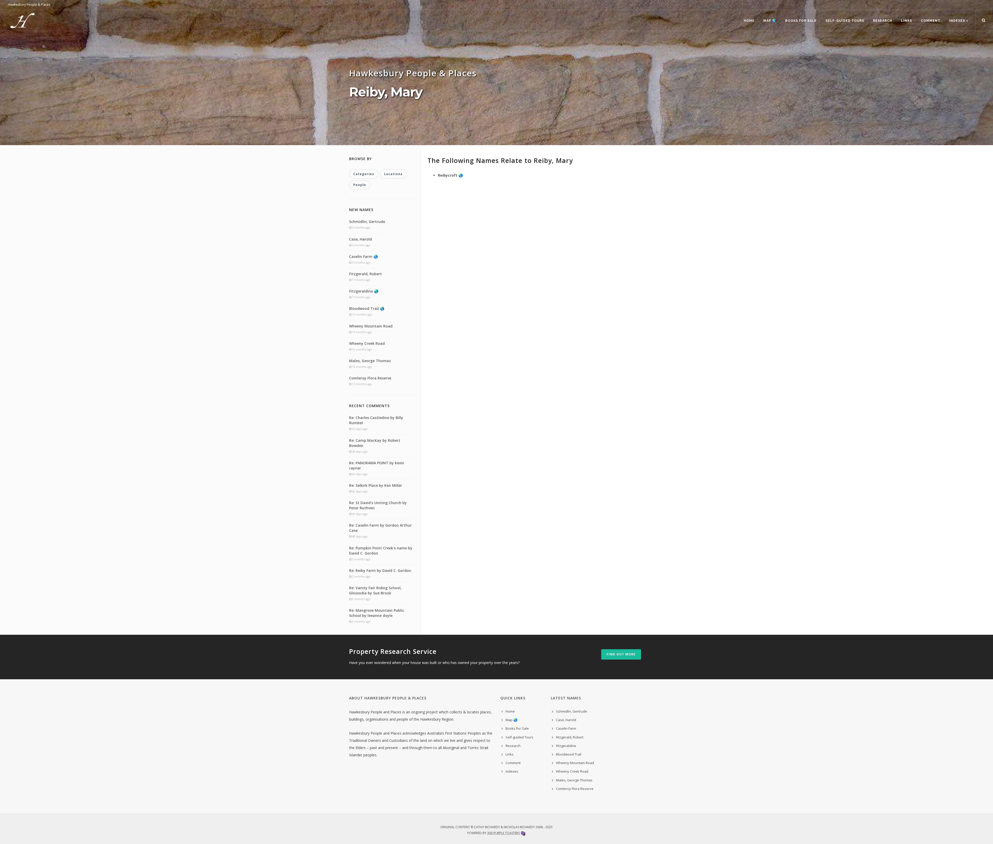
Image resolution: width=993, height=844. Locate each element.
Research (882, 21)
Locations (393, 174)
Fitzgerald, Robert (365, 273)
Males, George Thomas (370, 360)
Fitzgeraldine (566, 745)
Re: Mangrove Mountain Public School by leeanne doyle (376, 613)
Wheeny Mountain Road (371, 326)
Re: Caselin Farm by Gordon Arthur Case (380, 528)
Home (749, 21)
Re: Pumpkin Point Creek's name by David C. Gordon (380, 551)
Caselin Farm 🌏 (363, 256)
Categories (363, 174)
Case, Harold (360, 239)
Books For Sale (801, 21)
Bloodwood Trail (568, 754)
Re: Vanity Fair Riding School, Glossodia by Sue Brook (375, 590)
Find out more (621, 654)
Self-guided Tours (844, 21)
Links (906, 21)
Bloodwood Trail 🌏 (366, 308)
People (359, 185)
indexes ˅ (958, 21)
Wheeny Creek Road (367, 343)
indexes (512, 771)
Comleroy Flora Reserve (370, 378)
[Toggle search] (983, 20)
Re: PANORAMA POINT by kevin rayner (376, 465)
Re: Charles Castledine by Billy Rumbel (376, 420)
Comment (930, 21)
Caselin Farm (566, 728)
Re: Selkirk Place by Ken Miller (375, 485)
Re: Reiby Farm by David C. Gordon (380, 570)
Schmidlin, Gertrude (367, 221)
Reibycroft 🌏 (450, 175)
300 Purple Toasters (503, 833)
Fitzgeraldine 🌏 (363, 291)
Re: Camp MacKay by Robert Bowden (374, 443)
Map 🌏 (769, 21)
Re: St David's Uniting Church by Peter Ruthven (378, 505)
